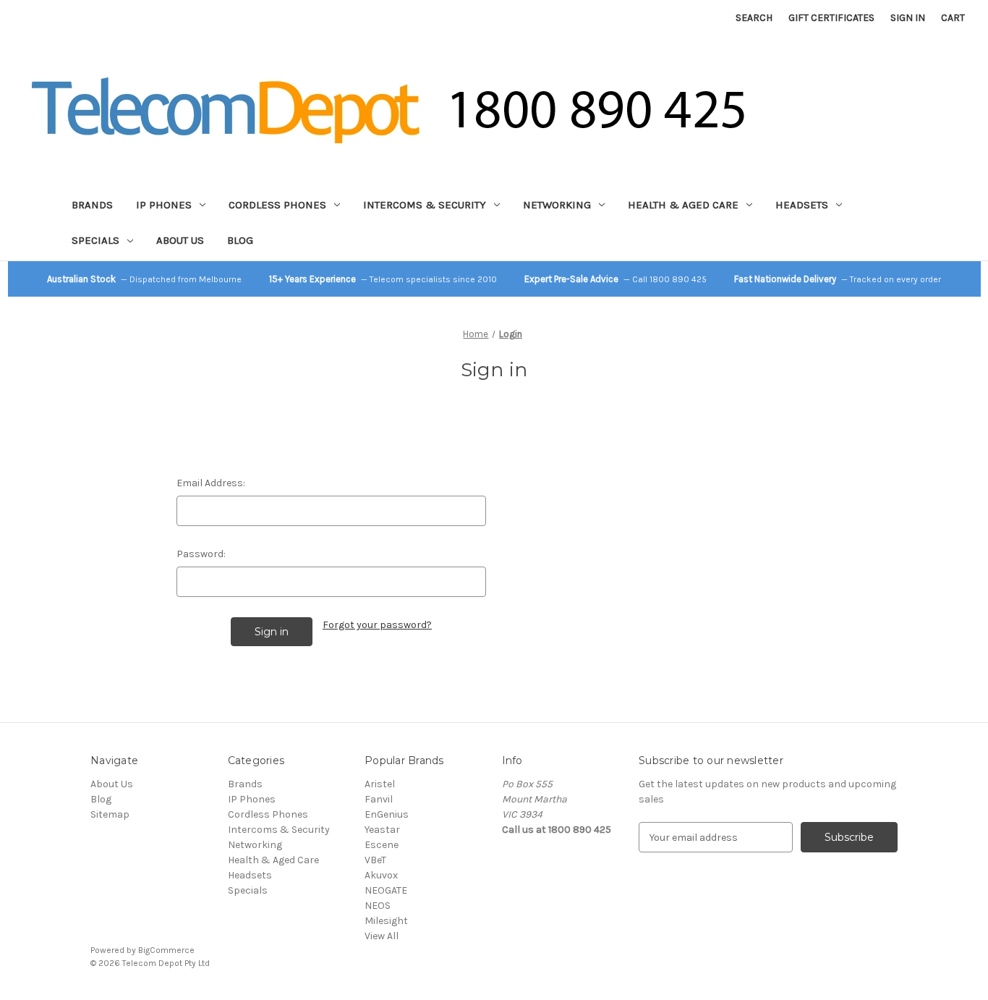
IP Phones (164, 204)
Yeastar (382, 829)
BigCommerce (166, 950)
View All (382, 936)
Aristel (380, 784)
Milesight (386, 921)
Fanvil (379, 799)
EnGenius (387, 814)
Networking (557, 204)
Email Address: (210, 483)
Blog (240, 240)
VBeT (375, 860)
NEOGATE (386, 890)
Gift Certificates (831, 18)
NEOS (378, 905)
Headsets (801, 204)
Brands (92, 204)
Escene (382, 845)
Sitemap (109, 814)
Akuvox (381, 875)
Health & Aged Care (683, 204)
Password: (201, 554)
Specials (95, 240)
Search (754, 18)
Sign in (907, 18)
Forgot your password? (377, 625)
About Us (180, 240)
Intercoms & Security (424, 204)
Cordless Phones (277, 204)
